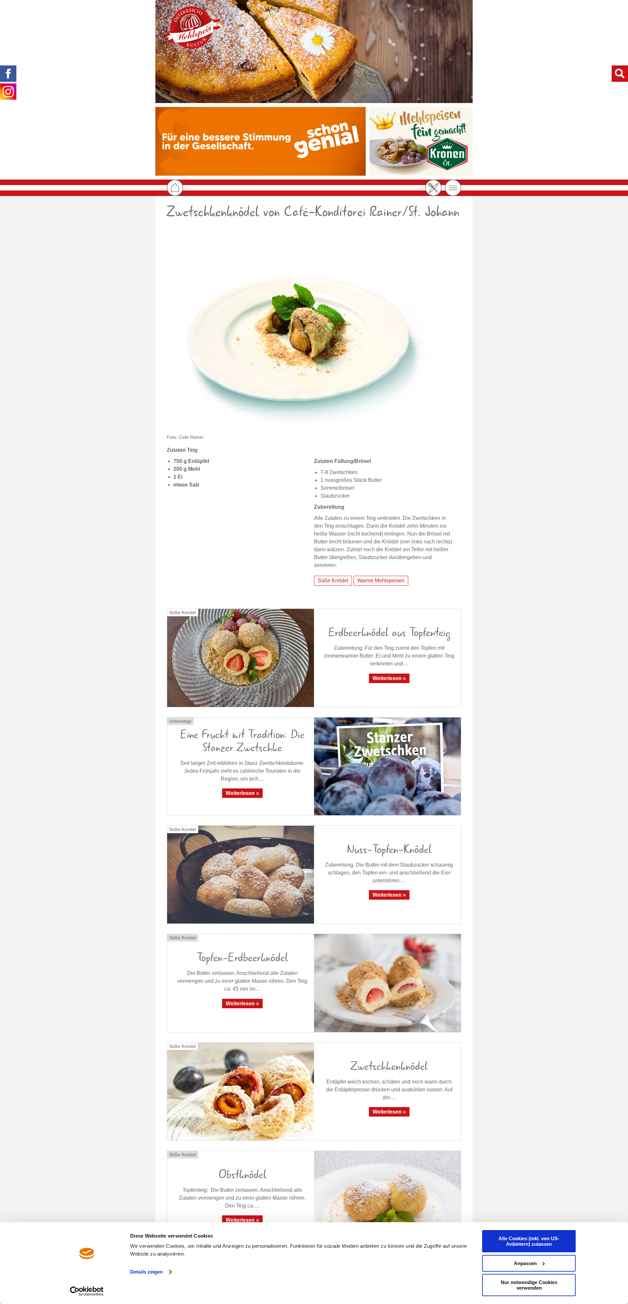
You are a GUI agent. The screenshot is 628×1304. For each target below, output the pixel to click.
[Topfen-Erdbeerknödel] (387, 983)
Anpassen (525, 1263)
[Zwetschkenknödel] (240, 1091)
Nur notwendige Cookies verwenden (529, 1285)
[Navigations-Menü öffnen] (453, 188)
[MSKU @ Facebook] (8, 73)
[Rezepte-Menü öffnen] (433, 188)
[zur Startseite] (191, 28)
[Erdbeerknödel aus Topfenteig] (240, 658)
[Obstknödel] (387, 1200)
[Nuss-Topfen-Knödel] (240, 875)
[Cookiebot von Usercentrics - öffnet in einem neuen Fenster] (86, 1291)
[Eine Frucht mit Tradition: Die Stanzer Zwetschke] (387, 766)
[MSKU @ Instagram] (8, 91)
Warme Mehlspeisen (381, 580)
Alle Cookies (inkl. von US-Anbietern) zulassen (528, 1241)
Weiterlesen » (389, 678)
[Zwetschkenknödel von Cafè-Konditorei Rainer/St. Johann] (314, 335)
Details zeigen (146, 1272)
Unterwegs (180, 721)
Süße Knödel (333, 580)
